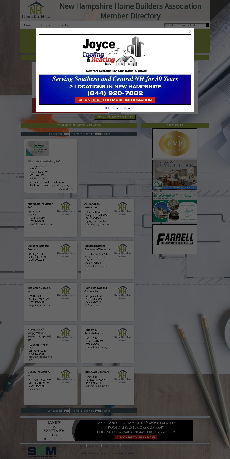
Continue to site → (117, 108)
